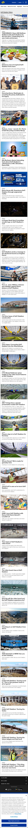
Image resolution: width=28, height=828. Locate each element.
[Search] (23, 2)
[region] (14, 810)
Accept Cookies (14, 825)
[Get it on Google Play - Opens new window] (18, 790)
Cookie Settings (14, 816)
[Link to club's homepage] (3, 2)
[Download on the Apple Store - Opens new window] (8, 789)
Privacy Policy (18, 813)
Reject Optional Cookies (14, 821)
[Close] (26, 795)
